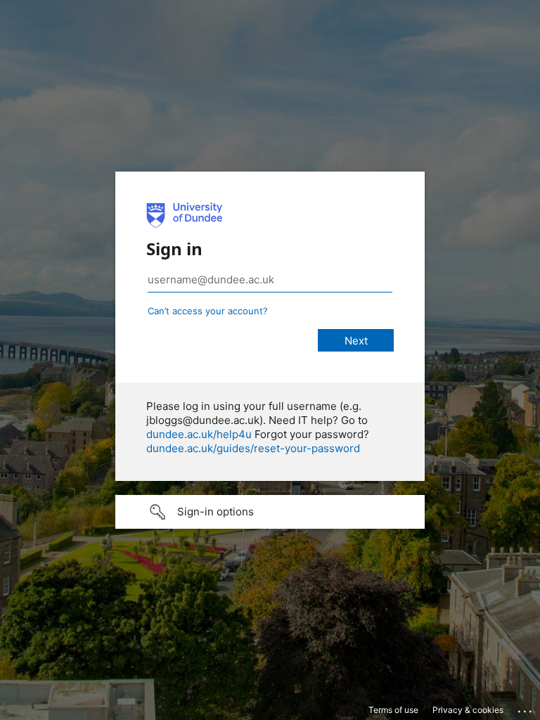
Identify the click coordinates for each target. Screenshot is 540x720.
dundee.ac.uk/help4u (199, 434)
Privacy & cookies (467, 710)
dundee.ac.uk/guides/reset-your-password (253, 448)
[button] (270, 512)
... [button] (526, 708)
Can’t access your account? (208, 310)
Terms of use (393, 710)
